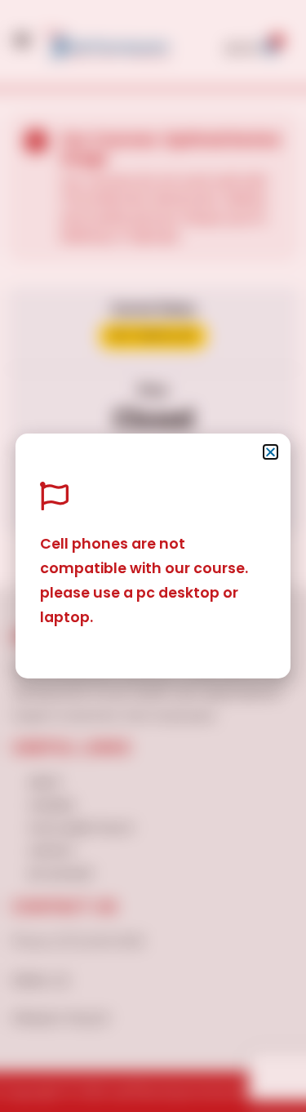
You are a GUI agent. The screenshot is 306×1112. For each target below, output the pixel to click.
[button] (270, 452)
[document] (153, 556)
